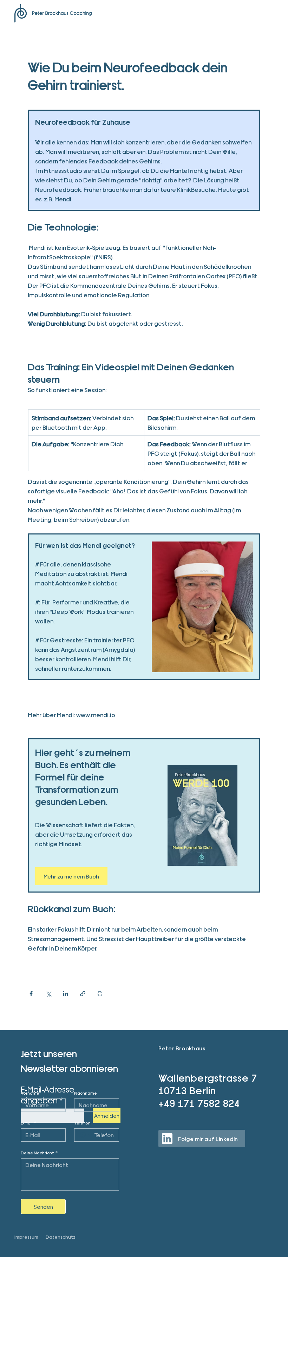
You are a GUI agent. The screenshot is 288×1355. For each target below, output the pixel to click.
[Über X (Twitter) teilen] (48, 993)
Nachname (85, 1092)
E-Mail (28, 1122)
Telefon (82, 1122)
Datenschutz (61, 1237)
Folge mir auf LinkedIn (208, 1138)
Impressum (26, 1237)
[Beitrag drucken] (100, 993)
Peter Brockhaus (181, 1048)
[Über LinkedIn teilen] (65, 993)
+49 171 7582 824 (199, 1102)
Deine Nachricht (39, 1152)
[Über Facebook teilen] (31, 993)
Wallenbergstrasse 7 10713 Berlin (207, 1083)
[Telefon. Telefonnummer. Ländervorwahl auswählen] (86, 1135)
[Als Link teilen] (82, 993)
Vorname (30, 1092)
